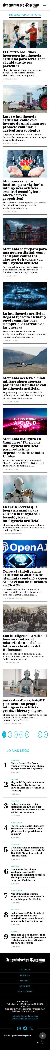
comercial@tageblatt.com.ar (25, 1018)
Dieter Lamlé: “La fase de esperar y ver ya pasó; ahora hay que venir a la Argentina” (27, 766)
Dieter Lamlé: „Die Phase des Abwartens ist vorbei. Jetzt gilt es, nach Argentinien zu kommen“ (27, 830)
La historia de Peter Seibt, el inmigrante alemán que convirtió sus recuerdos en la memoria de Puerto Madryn (28, 917)
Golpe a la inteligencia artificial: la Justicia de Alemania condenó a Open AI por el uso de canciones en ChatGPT (25, 578)
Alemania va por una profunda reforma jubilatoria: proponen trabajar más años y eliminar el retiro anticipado (28, 939)
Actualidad (15, 844)
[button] (44, 5)
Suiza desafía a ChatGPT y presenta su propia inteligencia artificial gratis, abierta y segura (24, 705)
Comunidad (15, 760)
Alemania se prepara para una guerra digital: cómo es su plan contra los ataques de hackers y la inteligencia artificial (25, 256)
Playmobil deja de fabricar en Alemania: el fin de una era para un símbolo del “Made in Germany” (28, 786)
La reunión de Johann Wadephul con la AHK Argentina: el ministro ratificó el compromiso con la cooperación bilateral (28, 874)
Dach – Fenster (25, 992)
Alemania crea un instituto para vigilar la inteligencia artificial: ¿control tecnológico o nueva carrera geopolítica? (23, 189)
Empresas (14, 779)
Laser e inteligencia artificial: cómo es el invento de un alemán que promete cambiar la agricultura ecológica (24, 123)
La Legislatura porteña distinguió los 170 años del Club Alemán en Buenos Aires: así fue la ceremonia (28, 808)
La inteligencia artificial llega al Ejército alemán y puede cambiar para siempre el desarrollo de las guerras (24, 320)
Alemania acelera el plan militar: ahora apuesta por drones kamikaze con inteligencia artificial (24, 383)
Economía (14, 931)
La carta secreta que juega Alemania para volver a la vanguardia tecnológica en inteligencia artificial (22, 514)
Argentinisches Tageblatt (20, 1036)
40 (40, 734)
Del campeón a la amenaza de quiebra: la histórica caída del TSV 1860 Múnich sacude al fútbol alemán (28, 851)
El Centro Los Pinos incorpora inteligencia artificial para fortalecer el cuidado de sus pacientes (24, 59)
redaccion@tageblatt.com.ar (25, 1016)
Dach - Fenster (16, 822)
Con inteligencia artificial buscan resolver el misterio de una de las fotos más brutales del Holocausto (25, 643)
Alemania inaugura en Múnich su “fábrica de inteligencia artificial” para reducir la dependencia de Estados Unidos (23, 447)
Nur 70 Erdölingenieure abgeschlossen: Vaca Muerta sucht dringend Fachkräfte (27, 897)
